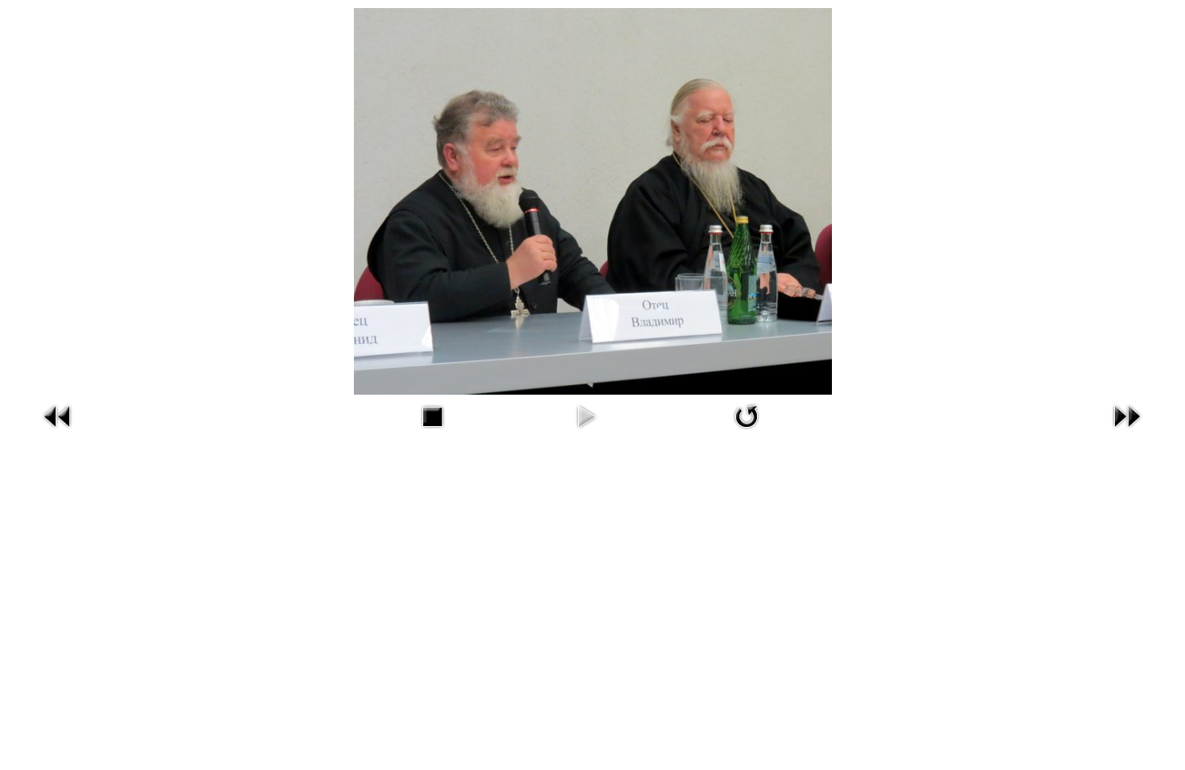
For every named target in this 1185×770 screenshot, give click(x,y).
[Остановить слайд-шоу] (432, 415)
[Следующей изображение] (1127, 415)
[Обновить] (746, 415)
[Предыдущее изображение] (58, 415)
